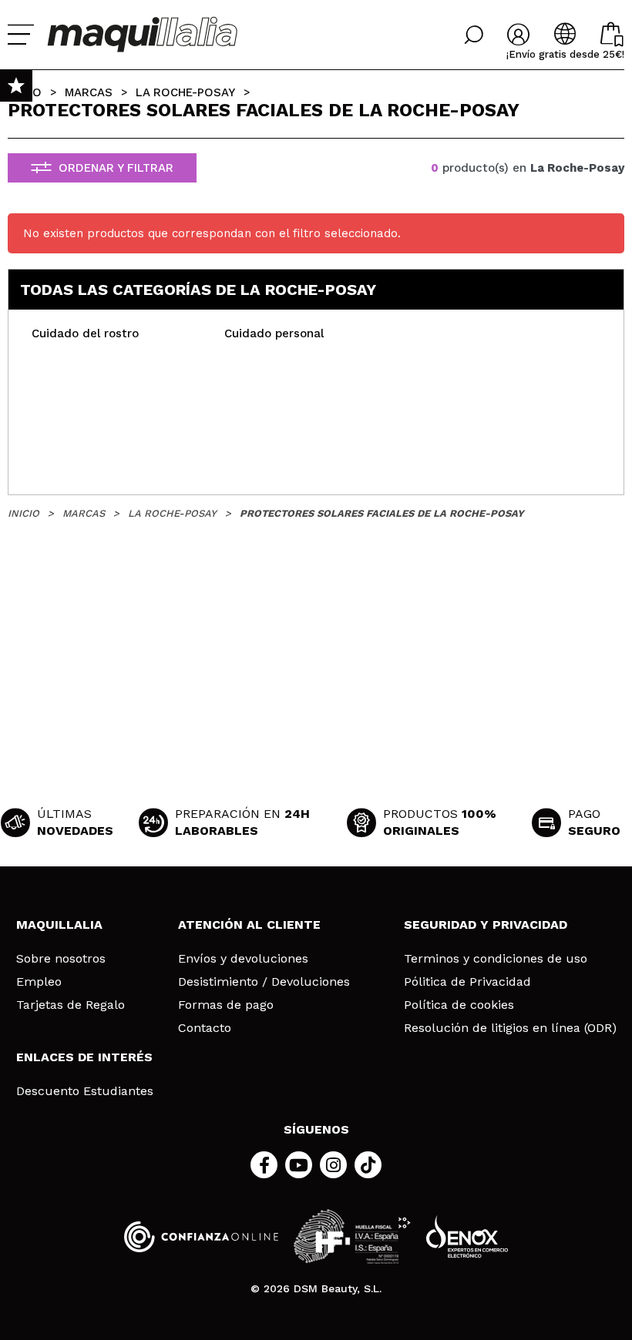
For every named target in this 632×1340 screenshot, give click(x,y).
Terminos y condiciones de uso (495, 959)
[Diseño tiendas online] (467, 1236)
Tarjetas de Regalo (70, 1005)
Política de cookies (459, 1005)
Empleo (39, 982)
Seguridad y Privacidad (485, 924)
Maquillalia (59, 924)
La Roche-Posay (185, 92)
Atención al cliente (249, 924)
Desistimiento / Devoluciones (264, 982)
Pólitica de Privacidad (467, 982)
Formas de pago (226, 1005)
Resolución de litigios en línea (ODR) (510, 1028)
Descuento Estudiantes (84, 1091)
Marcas (89, 92)
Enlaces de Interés (84, 1057)
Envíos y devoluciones (243, 959)
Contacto (204, 1028)
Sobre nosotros (61, 959)
